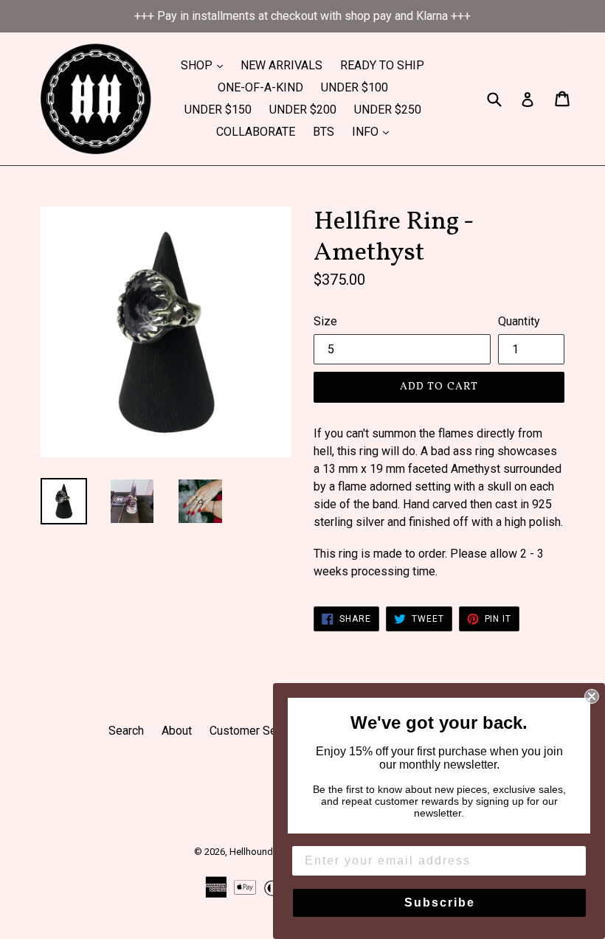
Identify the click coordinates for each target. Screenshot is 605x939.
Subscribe (439, 902)
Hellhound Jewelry (268, 851)
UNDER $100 (354, 87)
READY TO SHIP (382, 65)
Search (126, 731)
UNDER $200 (302, 110)
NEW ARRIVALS (281, 65)
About (177, 731)
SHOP (205, 65)
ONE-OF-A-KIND (260, 87)
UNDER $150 (218, 110)
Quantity (519, 321)
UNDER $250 (387, 110)
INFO (374, 131)
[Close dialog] (591, 696)
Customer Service (256, 731)
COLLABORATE (255, 132)
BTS (323, 132)
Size (325, 321)
